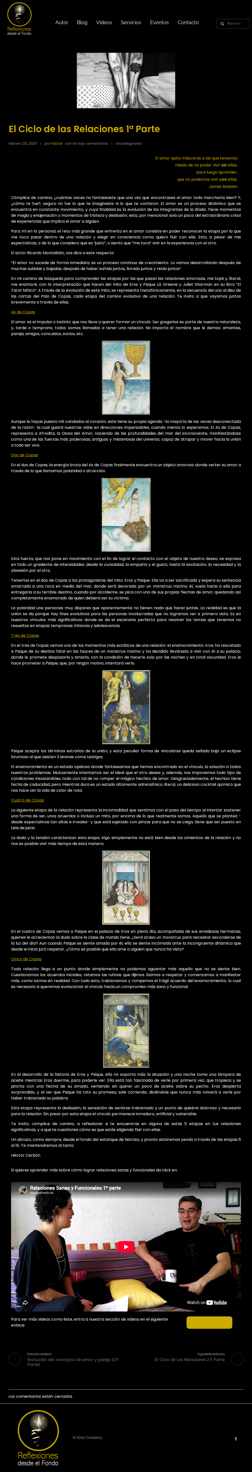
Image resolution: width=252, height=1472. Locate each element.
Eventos (159, 22)
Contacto (188, 22)
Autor (61, 22)
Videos (104, 22)
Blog (82, 22)
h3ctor (57, 143)
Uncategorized (129, 143)
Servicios (131, 22)
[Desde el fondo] (38, 1437)
